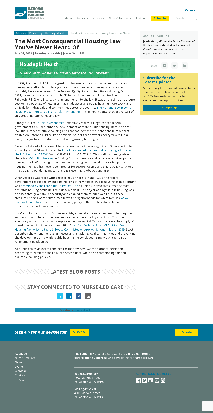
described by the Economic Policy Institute (49, 186)
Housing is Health (47, 53)
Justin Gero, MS (73, 53)
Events (19, 366)
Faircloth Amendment (51, 123)
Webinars (21, 371)
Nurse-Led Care (25, 357)
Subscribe (160, 18)
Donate (187, 332)
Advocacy (99, 18)
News (18, 362)
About (68, 18)
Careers (190, 10)
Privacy (19, 379)
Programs (82, 18)
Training (141, 18)
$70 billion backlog (40, 158)
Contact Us (22, 375)
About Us (21, 353)
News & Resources (120, 18)
